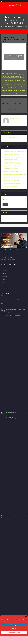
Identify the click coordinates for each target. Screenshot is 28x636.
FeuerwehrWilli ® (14, 5)
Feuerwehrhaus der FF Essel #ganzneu (12, 183)
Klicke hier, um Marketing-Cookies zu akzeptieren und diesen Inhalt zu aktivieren (14, 57)
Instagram (4, 276)
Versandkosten (10, 313)
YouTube (4, 270)
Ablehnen (14, 628)
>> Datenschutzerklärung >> (14, 299)
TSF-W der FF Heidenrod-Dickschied (11, 171)
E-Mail (3, 285)
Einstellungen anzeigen (14, 632)
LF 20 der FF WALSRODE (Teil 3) (10, 186)
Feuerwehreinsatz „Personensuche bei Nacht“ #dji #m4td (15, 26)
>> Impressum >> (4, 299)
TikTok (3, 279)
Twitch (3, 282)
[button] (26, 617)
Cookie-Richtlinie (5, 288)
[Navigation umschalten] (14, 11)
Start (2, 26)
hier (8, 254)
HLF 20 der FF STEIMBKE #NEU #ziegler (12, 154)
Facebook (4, 273)
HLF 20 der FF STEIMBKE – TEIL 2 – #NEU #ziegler (14, 151)
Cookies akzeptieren (14, 625)
